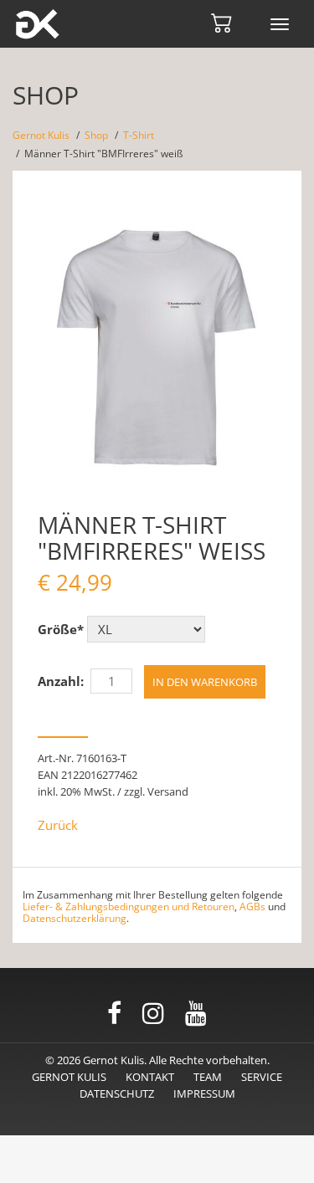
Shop (96, 135)
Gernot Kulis (41, 135)
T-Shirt (138, 135)
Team (207, 1076)
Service (261, 1076)
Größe (61, 629)
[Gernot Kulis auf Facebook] (114, 1013)
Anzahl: (61, 681)
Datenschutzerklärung (74, 918)
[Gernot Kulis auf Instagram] (153, 1013)
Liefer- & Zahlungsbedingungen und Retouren (128, 906)
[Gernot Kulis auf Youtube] (196, 1013)
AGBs (252, 906)
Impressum (204, 1093)
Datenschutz (117, 1093)
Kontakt (150, 1076)
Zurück (58, 825)
